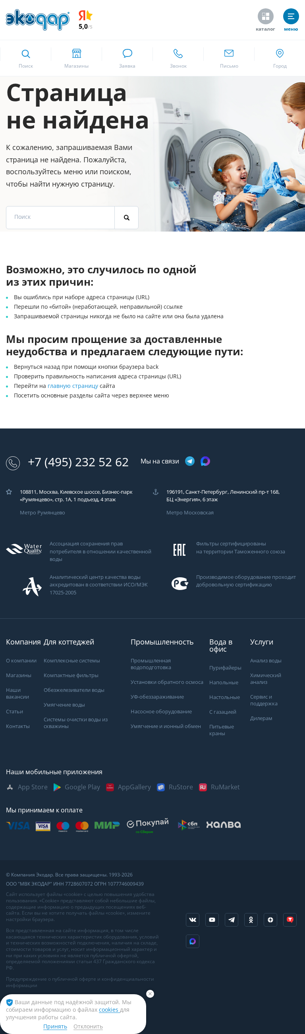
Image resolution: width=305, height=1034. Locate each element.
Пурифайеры (225, 668)
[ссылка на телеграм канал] (190, 461)
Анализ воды (266, 661)
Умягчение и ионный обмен (166, 726)
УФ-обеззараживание (157, 697)
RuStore (181, 787)
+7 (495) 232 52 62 (78, 462)
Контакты (18, 726)
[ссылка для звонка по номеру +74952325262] (177, 58)
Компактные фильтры (71, 675)
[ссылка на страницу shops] (76, 58)
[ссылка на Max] (192, 941)
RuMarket (225, 787)
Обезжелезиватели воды (74, 690)
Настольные (224, 697)
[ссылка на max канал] (205, 461)
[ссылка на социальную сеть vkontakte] (192, 920)
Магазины (18, 675)
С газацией (222, 712)
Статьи (14, 712)
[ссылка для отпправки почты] (228, 58)
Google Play (82, 787)
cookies (109, 1010)
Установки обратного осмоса (167, 682)
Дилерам (261, 718)
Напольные (223, 682)
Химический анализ (265, 678)
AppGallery (134, 787)
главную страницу (74, 386)
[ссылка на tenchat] (290, 920)
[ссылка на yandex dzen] (270, 920)
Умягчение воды (64, 705)
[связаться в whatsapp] (127, 58)
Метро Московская (190, 513)
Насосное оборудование (161, 712)
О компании (21, 661)
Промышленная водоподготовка (151, 664)
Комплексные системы (72, 661)
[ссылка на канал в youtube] (212, 920)
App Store (33, 787)
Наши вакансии (17, 693)
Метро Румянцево (42, 513)
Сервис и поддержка (264, 700)
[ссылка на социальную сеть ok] (251, 920)
